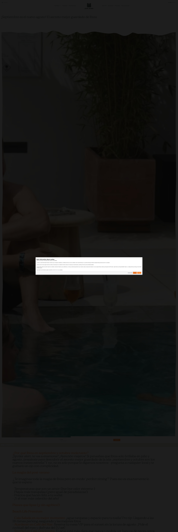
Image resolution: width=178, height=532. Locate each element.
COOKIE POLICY (54, 269)
